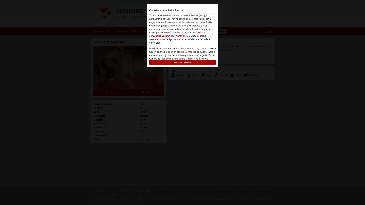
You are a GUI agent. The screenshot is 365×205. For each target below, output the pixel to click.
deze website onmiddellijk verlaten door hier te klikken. (177, 34)
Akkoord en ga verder (182, 62)
